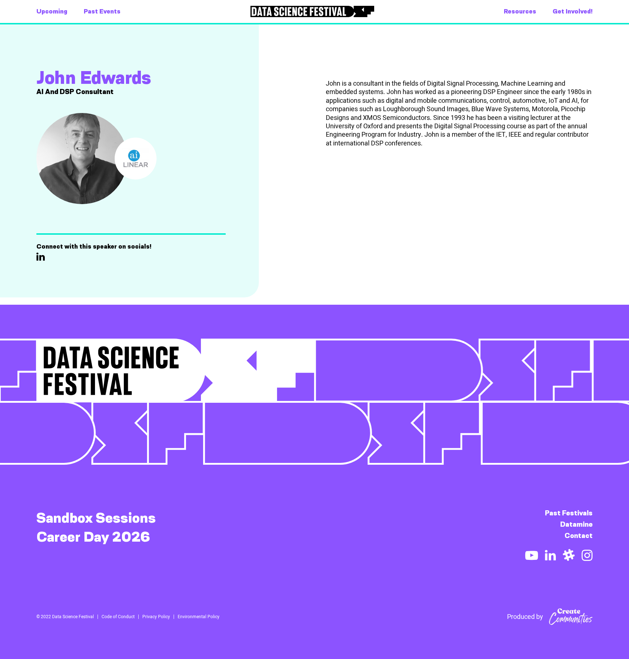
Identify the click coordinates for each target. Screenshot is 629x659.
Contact (579, 535)
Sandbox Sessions (96, 518)
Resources (520, 11)
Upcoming (51, 11)
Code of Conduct (118, 617)
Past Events (102, 11)
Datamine (576, 524)
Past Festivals (569, 513)
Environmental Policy (198, 617)
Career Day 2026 (93, 537)
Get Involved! (573, 11)
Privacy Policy (156, 617)
